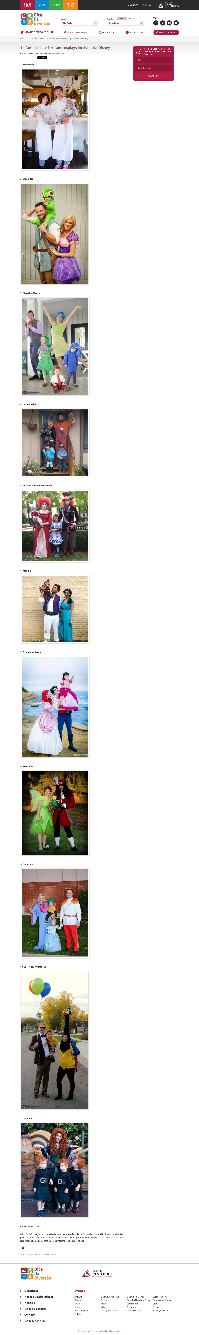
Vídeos (77, 1314)
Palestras (131, 1307)
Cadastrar (153, 76)
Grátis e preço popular (39, 32)
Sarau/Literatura (109, 1310)
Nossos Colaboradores (38, 1296)
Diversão (34, 39)
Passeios (157, 1307)
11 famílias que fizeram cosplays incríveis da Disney (68, 39)
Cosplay (28, 1254)
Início (22, 39)
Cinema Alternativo (110, 1297)
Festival (104, 1303)
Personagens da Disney (47, 1254)
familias (34, 1254)
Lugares (131, 18)
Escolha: (120, 19)
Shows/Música (134, 1310)
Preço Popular (81, 1310)
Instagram (169, 23)
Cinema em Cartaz (135, 1297)
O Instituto (31, 1290)
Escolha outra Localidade (77, 32)
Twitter (162, 23)
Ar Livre (78, 1297)
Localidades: (66, 19)
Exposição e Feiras (162, 1300)
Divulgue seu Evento (167, 32)
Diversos (105, 1300)
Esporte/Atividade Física (138, 1300)
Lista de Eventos (136, 32)
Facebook (155, 23)
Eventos (122, 18)
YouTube (176, 23)
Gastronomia (133, 1303)
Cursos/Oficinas (161, 1297)
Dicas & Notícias (108, 32)
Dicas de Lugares (35, 1308)
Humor (77, 1307)
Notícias (43, 39)
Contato (29, 1314)
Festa (77, 1303)
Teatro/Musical (160, 1310)
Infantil (104, 1307)
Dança (77, 1300)
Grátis (156, 1303)
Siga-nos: (157, 18)
